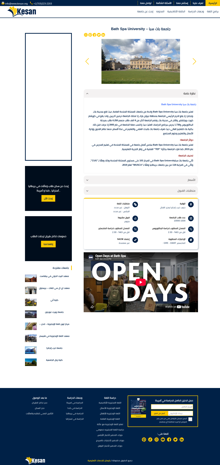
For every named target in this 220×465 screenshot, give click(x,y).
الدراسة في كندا (74, 408)
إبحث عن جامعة (145, 11)
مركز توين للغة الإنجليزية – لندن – (54, 324)
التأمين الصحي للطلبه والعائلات (39, 413)
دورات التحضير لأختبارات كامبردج (110, 440)
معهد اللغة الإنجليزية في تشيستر (54, 336)
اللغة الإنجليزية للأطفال (110, 413)
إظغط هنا (48, 244)
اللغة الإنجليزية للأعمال (110, 408)
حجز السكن (39, 408)
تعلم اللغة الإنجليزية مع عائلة (110, 424)
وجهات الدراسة (196, 11)
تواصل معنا (145, 3)
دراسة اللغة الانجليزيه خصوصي (110, 429)
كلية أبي (54, 300)
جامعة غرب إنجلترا (54, 348)
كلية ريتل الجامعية (54, 360)
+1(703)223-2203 (42, 3)
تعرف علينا (198, 3)
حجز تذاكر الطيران (39, 402)
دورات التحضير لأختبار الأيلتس (110, 435)
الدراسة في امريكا (74, 402)
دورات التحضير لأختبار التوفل (110, 446)
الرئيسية (213, 3)
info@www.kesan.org (16, 3)
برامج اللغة (213, 11)
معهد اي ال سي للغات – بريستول (54, 288)
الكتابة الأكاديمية (176, 11)
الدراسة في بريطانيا (75, 413)
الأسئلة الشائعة (164, 3)
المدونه (160, 11)
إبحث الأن (48, 198)
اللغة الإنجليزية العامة (110, 419)
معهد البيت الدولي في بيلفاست (54, 276)
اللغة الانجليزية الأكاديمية (110, 402)
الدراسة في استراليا (75, 419)
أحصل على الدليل (159, 413)
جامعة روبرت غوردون (54, 312)
